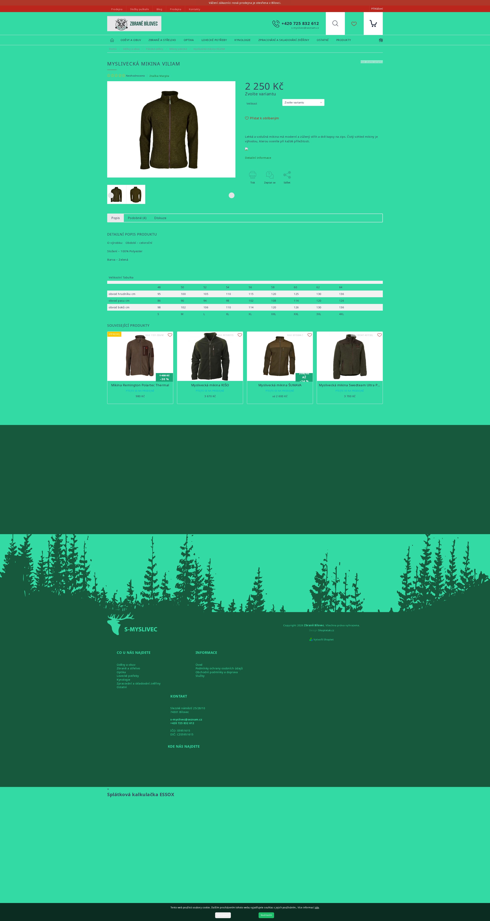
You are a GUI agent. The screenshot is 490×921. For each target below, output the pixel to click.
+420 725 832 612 (182, 723)
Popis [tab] (115, 218)
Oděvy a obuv (126, 664)
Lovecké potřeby (128, 676)
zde (317, 907)
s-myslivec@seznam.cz (186, 719)
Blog (159, 9)
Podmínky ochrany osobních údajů (219, 668)
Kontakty (194, 9)
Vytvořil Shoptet (324, 639)
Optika (121, 672)
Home (114, 40)
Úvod (199, 664)
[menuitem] (131, 40)
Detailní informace (258, 158)
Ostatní (122, 687)
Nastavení (223, 915)
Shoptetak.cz (326, 630)
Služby (200, 676)
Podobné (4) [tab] (137, 218)
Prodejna (116, 9)
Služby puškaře (139, 9)
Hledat (338, 24)
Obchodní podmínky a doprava (217, 672)
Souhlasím (266, 915)
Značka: (159, 76)
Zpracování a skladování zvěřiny (139, 683)
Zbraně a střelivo (128, 668)
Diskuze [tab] (160, 218)
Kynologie (123, 679)
